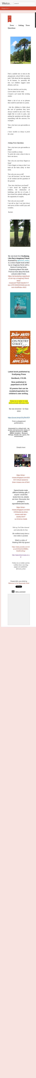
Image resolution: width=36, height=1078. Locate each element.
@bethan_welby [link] (23, 260)
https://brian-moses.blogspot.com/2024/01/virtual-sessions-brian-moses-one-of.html (21, 478)
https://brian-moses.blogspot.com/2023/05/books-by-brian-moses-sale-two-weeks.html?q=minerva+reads (21, 513)
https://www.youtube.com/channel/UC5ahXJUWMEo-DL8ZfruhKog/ (21, 549)
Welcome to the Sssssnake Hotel (18, 583)
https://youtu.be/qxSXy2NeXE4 (19, 417)
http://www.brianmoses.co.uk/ (21, 556)
